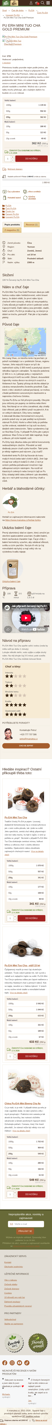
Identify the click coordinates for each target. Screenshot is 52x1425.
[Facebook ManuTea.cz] (4, 1363)
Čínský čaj (9, 211)
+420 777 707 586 (28, 734)
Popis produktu (12, 224)
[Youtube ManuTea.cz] (19, 1363)
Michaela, (6, 1394)
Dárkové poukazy (12, 1302)
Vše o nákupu (10, 1280)
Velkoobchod (10, 1319)
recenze (6, 63)
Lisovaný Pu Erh (12, 217)
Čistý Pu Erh (10, 208)
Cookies (8, 1293)
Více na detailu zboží (19, 993)
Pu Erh (8, 206)
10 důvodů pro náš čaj (14, 1297)
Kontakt (7, 1262)
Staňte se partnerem (13, 1324)
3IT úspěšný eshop (31, 1416)
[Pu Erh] (11, 495)
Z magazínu (11, 230)
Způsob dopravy (11, 1289)
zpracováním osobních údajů (26, 1246)
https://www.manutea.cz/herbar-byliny (23, 520)
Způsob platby (10, 1284)
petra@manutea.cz (29, 739)
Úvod (4, 10)
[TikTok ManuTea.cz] (26, 1363)
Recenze (30, 224)
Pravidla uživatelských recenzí (18, 1306)
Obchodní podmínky (13, 1266)
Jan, (30, 1401)
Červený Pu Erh (12, 214)
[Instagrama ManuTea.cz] (12, 1363)
